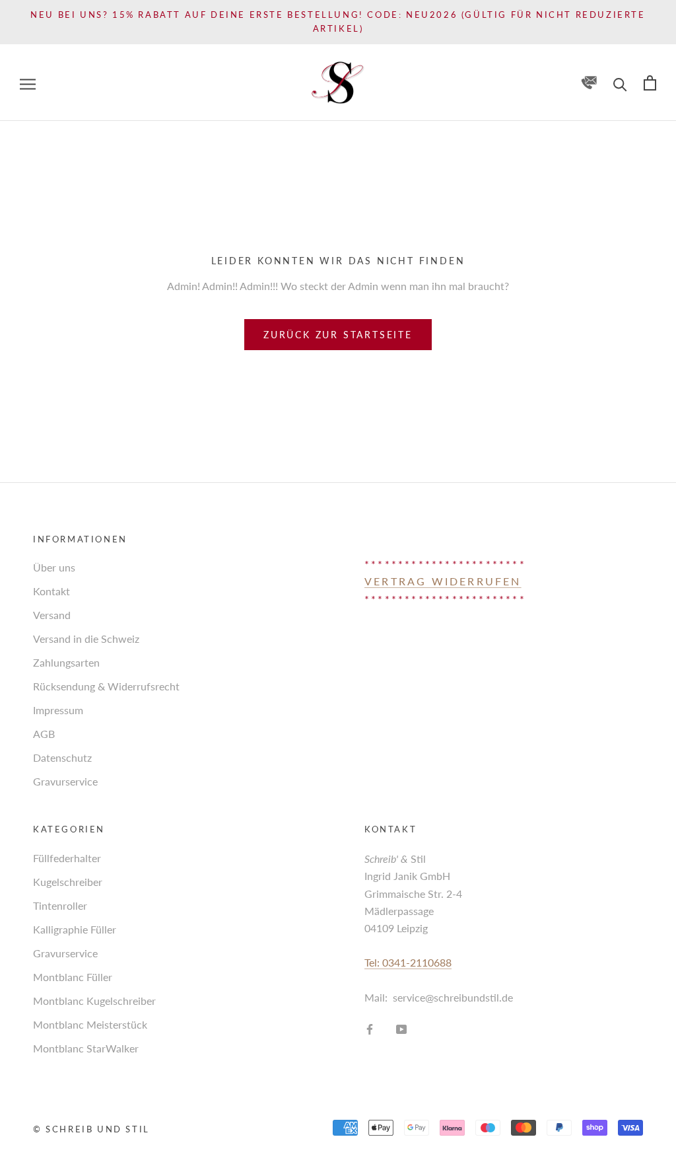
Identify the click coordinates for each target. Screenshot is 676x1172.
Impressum (58, 710)
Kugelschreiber (67, 881)
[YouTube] (401, 1028)
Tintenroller (60, 905)
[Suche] (620, 82)
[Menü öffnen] (28, 82)
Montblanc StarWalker (86, 1048)
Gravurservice (65, 781)
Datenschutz (62, 757)
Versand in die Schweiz (86, 638)
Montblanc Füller (72, 977)
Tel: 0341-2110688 (408, 962)
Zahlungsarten (66, 662)
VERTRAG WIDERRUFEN (443, 581)
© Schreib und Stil (91, 1129)
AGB (44, 733)
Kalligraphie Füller (74, 929)
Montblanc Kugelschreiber (94, 1000)
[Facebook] (369, 1028)
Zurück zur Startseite (338, 334)
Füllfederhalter (67, 858)
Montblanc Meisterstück (90, 1024)
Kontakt (51, 591)
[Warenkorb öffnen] (650, 83)
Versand (52, 614)
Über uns (54, 567)
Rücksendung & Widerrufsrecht (106, 686)
